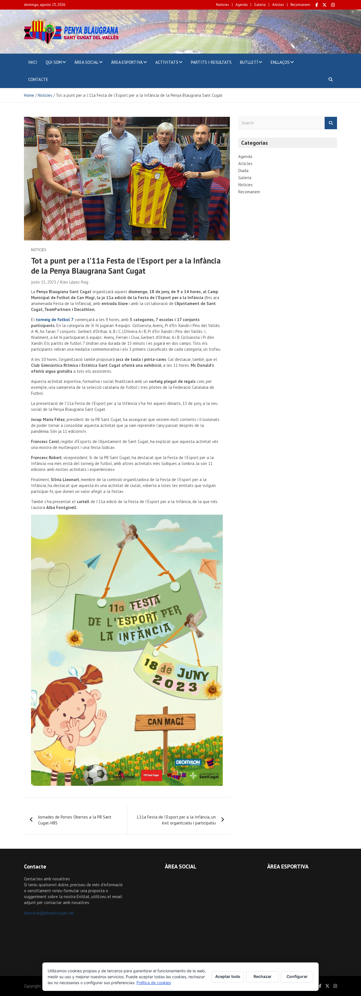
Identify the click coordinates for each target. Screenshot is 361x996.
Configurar (297, 976)
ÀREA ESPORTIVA (127, 62)
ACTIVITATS (166, 62)
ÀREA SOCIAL (86, 62)
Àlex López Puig (74, 282)
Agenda (241, 4)
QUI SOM (54, 62)
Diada (243, 170)
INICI (32, 62)
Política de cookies (154, 982)
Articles (278, 4)
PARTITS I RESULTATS (211, 62)
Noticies (222, 4)
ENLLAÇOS (280, 62)
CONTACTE (38, 79)
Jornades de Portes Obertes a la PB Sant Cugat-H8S (74, 820)
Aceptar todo (227, 976)
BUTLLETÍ (249, 62)
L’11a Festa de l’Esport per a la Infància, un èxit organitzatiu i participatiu (176, 820)
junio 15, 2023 (43, 282)
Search (331, 123)
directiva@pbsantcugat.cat (49, 913)
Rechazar (263, 976)
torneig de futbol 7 (55, 319)
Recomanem (300, 4)
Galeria (260, 4)
